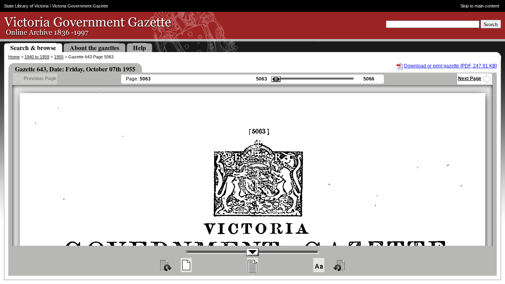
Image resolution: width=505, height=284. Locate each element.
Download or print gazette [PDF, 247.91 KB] (450, 66)
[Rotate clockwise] (165, 265)
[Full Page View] (186, 265)
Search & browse (33, 47)
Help (139, 47)
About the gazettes (94, 47)
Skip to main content (479, 6)
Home (14, 56)
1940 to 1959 (36, 56)
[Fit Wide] (252, 265)
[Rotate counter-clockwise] (339, 265)
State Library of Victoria (26, 6)
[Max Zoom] (319, 265)
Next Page (469, 78)
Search (491, 24)
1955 (59, 56)
